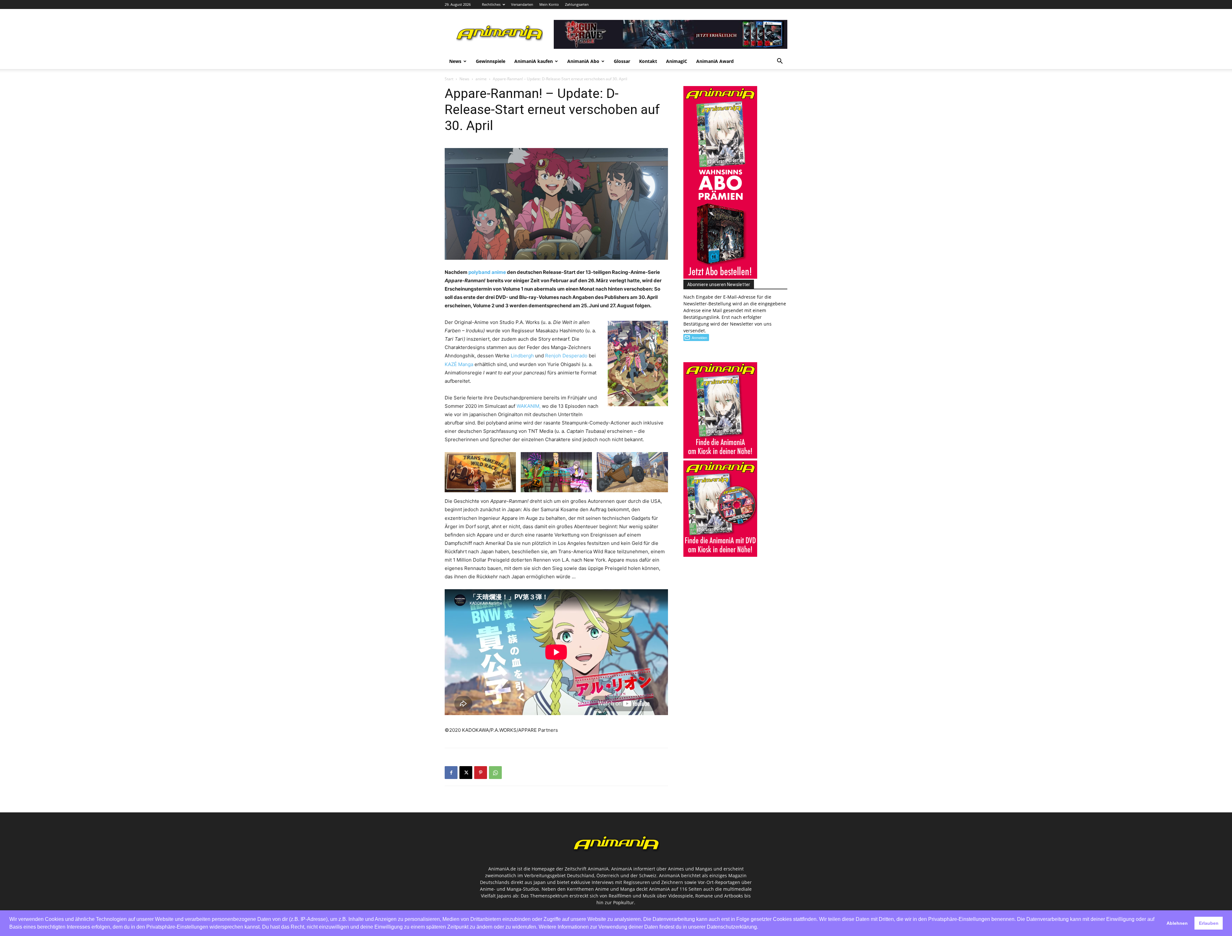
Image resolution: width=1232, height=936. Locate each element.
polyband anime (487, 272)
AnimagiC (676, 61)
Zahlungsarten (577, 4)
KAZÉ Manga (459, 364)
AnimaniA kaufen (533, 61)
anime (481, 79)
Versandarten (522, 4)
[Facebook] (451, 772)
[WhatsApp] (495, 772)
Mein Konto (549, 4)
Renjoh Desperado (566, 356)
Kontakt (648, 61)
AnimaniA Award (715, 61)
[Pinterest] (480, 772)
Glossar (622, 61)
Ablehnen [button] (1177, 923)
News (455, 61)
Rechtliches (491, 4)
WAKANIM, (529, 406)
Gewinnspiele (490, 61)
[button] (779, 62)
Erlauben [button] (1209, 923)
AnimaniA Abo (583, 61)
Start (449, 79)
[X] (465, 772)
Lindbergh (522, 356)
